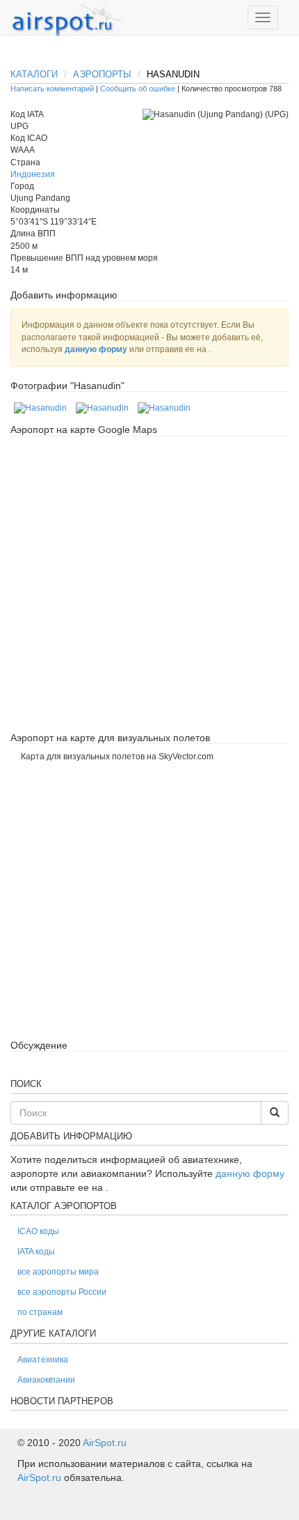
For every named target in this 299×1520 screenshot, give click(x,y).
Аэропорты (102, 74)
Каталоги (34, 74)
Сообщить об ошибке (137, 88)
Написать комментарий (52, 88)
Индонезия (32, 174)
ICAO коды (38, 1231)
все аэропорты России (61, 1292)
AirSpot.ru (105, 1442)
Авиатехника (42, 1360)
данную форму (96, 349)
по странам (40, 1312)
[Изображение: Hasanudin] (40, 408)
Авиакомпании (46, 1380)
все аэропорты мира (58, 1272)
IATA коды (36, 1251)
